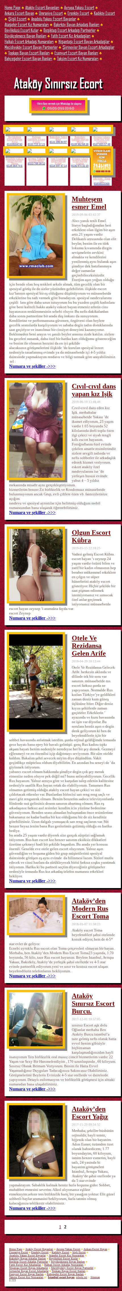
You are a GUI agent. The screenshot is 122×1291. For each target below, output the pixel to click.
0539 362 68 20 (80, 144)
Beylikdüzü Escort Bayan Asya (14, 139)
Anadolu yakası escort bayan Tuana (14, 161)
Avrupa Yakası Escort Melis (36, 159)
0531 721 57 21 (36, 144)
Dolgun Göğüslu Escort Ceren (36, 139)
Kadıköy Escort (104, 13)
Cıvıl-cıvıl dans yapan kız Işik (94, 390)
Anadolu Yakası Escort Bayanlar (53, 18)
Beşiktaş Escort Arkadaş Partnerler (69, 30)
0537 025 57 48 (101, 144)
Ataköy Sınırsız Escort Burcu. (93, 1003)
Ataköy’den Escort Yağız (90, 1112)
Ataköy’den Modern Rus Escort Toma (90, 908)
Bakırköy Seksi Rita (58, 138)
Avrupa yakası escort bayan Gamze (79, 161)
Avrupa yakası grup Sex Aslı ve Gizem (101, 139)
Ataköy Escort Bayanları (42, 7)
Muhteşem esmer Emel (89, 202)
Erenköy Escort (78, 13)
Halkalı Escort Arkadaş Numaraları (29, 41)
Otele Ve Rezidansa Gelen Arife (89, 645)
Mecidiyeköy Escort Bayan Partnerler (31, 47)
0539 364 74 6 (14, 166)
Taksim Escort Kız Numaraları (77, 58)
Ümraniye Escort (51, 13)
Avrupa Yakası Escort (79, 7)
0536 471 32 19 (80, 166)
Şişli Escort (17, 18)
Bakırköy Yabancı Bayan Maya (80, 139)
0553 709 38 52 (36, 163)
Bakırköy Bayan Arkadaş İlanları (76, 24)
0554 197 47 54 (58, 166)
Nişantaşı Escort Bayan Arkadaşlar (84, 41)
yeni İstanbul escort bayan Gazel (58, 161)
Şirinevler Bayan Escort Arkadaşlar (88, 47)
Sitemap (95, 1277)
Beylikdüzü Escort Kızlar (22, 30)
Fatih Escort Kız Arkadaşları (71, 35)
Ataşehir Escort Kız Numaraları (27, 24)
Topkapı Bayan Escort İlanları (29, 52)
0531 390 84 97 (58, 142)
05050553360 (102, 184)
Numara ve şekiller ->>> (32, 366)
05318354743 (14, 144)
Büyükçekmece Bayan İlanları (25, 35)
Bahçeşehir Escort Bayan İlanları (28, 58)
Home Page (12, 7)
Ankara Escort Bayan (19, 13)
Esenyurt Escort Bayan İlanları (76, 52)
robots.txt (81, 1277)
